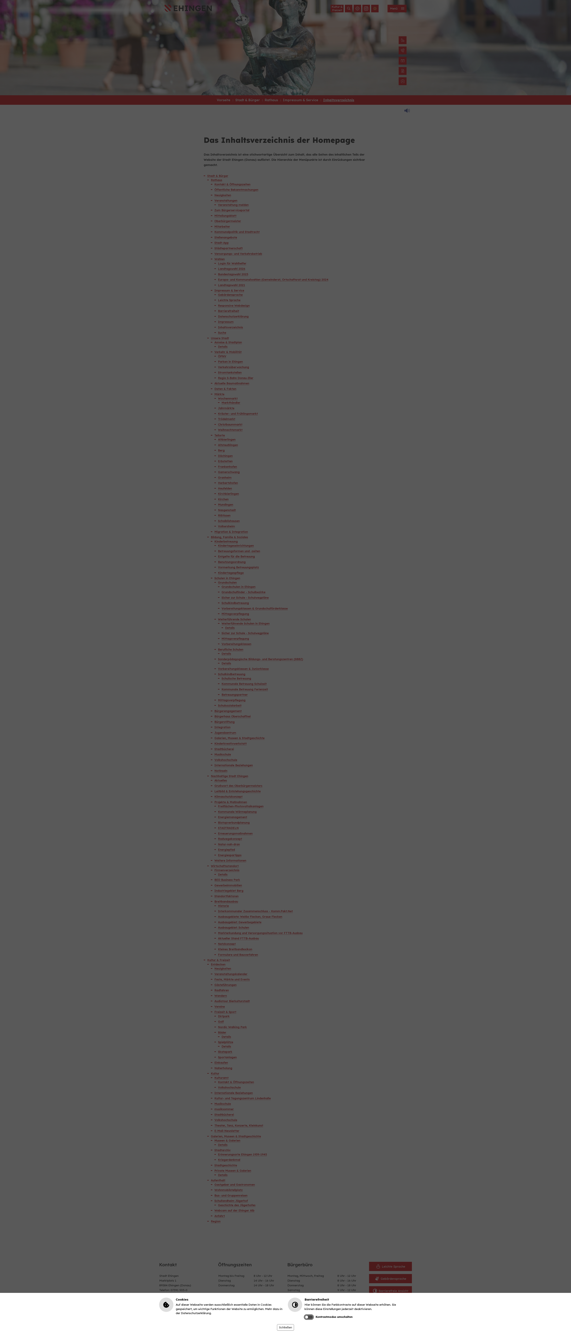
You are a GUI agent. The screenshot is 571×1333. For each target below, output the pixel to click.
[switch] (309, 1317)
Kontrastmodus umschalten (334, 1316)
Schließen (285, 1327)
